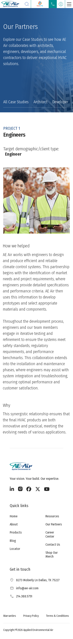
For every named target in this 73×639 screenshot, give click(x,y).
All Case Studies (16, 101)
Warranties (9, 616)
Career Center (49, 534)
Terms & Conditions (57, 616)
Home (13, 516)
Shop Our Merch (51, 554)
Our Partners (53, 524)
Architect (40, 101)
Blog (13, 541)
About (14, 524)
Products (16, 532)
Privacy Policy (31, 616)
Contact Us (52, 544)
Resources (52, 516)
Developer (60, 101)
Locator (15, 549)
